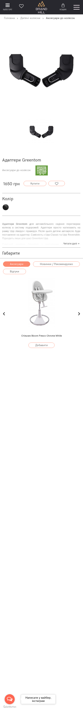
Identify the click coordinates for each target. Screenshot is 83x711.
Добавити (41, 345)
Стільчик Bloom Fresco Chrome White (41, 336)
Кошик (63, 9)
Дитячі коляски (30, 18)
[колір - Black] (41, 131)
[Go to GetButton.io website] (9, 707)
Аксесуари (16, 264)
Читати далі (70, 243)
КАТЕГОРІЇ (7, 9)
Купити (34, 183)
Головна (9, 18)
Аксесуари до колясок (16, 170)
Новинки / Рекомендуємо (56, 264)
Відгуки (14, 271)
